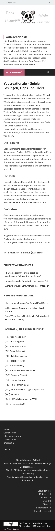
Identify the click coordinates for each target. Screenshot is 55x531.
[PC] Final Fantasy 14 (15, 346)
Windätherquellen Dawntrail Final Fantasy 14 (27, 285)
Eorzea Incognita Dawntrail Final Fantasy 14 (26, 281)
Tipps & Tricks (40, 511)
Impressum (9, 442)
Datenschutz (10, 439)
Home (6, 429)
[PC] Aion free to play (15, 336)
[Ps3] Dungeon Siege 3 (16, 375)
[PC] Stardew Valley (14, 365)
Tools (45, 504)
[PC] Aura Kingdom (14, 341)
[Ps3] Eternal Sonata (15, 379)
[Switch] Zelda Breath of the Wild (21, 399)
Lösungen (42, 490)
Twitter (7, 449)
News (44, 500)
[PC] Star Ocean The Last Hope (20, 370)
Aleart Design (13, 529)
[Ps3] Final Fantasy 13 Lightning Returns (24, 389)
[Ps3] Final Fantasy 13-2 (16, 384)
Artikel (43, 497)
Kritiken (43, 494)
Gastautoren (10, 432)
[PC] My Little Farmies (16, 356)
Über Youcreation (12, 436)
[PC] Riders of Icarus (15, 360)
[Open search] (48, 72)
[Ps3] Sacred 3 (12, 394)
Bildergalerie (42, 507)
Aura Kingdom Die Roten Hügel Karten (30, 303)
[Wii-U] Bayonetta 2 (15, 403)
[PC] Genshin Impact (15, 351)
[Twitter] (49, 2)
